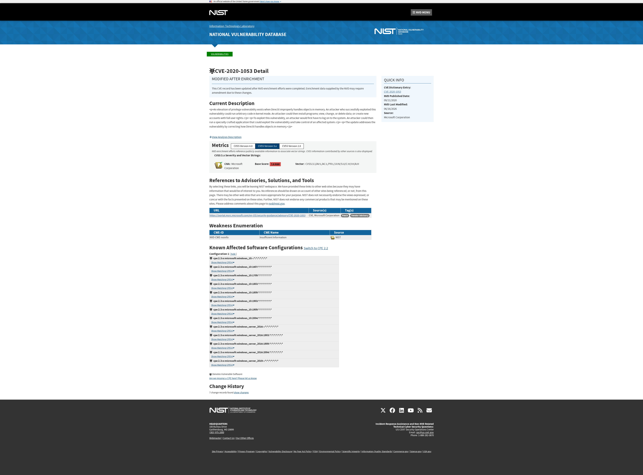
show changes (241, 392)
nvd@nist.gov (276, 203)
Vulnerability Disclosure (280, 451)
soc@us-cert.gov (425, 432)
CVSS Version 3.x (267, 146)
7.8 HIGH (275, 164)
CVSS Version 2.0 (291, 146)
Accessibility (231, 451)
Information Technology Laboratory (231, 26)
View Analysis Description (226, 137)
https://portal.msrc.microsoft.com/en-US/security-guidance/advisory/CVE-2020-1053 (257, 215)
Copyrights (261, 451)
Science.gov (416, 451)
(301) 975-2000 (216, 432)
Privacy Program (246, 451)
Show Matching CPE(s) (222, 262)
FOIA (315, 451)
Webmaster (215, 438)
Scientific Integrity (351, 451)
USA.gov (427, 451)
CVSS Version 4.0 (243, 146)
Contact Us (228, 438)
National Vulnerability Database (247, 34)
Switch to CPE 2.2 (316, 248)
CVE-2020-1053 (392, 91)
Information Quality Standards (377, 451)
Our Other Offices (245, 438)
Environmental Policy (330, 451)
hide (233, 254)
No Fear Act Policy (303, 451)
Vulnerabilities (219, 54)
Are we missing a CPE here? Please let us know (233, 378)
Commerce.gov (401, 451)
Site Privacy (217, 451)
